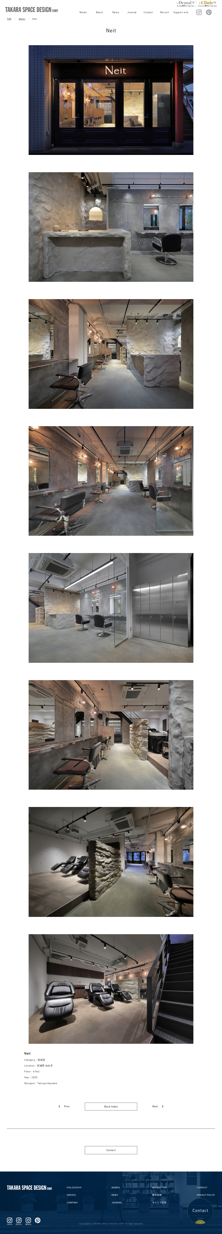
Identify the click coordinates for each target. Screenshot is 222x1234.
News (115, 12)
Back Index (111, 1106)
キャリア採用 (159, 1202)
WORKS (116, 1187)
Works (83, 12)
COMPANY (72, 1202)
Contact (148, 12)
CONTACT (202, 1187)
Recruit (164, 12)
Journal (131, 12)
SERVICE (71, 1194)
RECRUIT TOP (159, 1187)
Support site (180, 12)
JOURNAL (117, 1202)
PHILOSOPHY (74, 1187)
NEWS (115, 1194)
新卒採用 (157, 1194)
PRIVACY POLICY (206, 1194)
